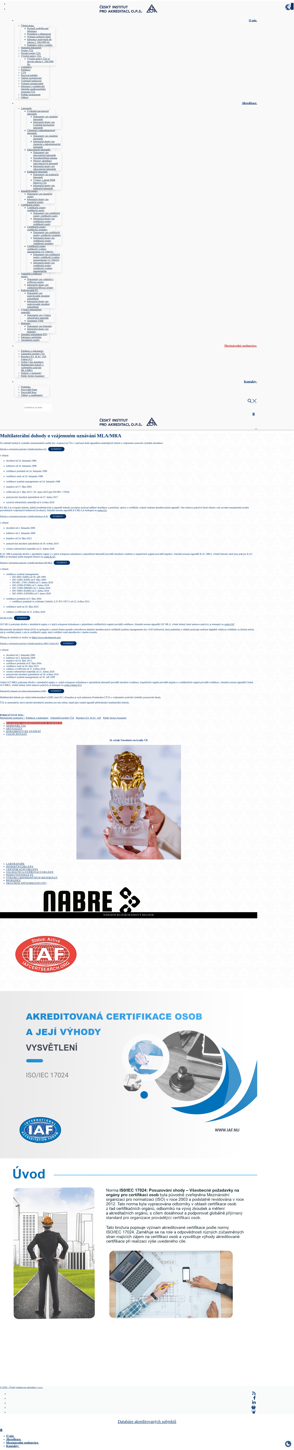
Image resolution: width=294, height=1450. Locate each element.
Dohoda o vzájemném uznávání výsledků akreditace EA (23, 449)
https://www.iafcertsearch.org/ (46, 637)
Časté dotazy (16, 734)
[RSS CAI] (254, 1393)
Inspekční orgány (20, 866)
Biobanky (13, 880)
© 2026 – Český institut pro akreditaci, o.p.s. (21, 1387)
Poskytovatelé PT (19, 875)
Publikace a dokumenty (37, 718)
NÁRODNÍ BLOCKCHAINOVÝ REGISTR (128, 915)
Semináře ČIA (16, 726)
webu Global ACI (72, 685)
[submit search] (292, 6)
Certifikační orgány (22, 869)
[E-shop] (253, 1407)
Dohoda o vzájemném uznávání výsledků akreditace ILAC (24, 516)
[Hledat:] (38, 407)
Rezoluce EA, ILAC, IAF (88, 718)
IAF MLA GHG (6, 618)
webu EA (102, 510)
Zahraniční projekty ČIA (62, 718)
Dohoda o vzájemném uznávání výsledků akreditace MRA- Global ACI (29, 643)
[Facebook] (254, 1398)
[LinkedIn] (254, 1402)
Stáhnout (56, 449)
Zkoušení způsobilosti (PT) (26, 883)
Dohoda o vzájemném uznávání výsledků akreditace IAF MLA (26, 563)
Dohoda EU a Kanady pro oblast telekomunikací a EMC (23, 691)
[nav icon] (256, 428)
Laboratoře (15, 864)
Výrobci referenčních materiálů (32, 877)
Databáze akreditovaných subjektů (34, 723)
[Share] (253, 1411)
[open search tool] (252, 402)
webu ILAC (50, 556)
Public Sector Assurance (114, 718)
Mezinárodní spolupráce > (12, 718)
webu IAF (229, 624)
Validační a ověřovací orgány (30, 872)
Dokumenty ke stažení (23, 731)
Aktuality (14, 728)
